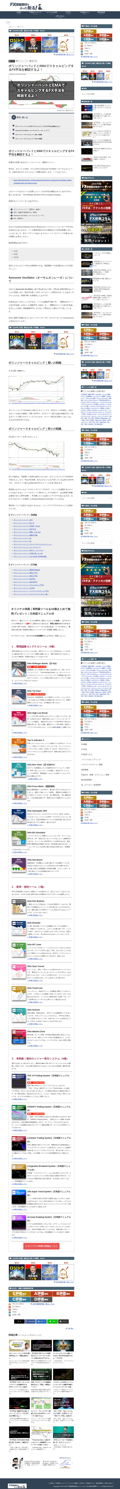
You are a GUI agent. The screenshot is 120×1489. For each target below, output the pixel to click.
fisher (87, 420)
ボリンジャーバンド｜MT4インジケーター (29, 550)
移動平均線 (34, 61)
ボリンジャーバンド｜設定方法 (25, 529)
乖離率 (103, 396)
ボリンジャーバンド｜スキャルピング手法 (29, 585)
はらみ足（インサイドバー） (100, 410)
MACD (104, 420)
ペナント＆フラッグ (103, 414)
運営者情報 (99, 1483)
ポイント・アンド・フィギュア (100, 416)
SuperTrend (103, 422)
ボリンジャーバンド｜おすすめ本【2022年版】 (30, 556)
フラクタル (108, 412)
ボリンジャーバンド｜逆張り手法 (26, 576)
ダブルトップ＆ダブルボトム (98, 406)
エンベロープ (96, 396)
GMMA (92, 420)
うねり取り (98, 394)
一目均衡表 (84, 394)
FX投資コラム (90, 1483)
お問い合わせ (108, 1483)
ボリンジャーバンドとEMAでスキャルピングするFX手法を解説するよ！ (38, 126)
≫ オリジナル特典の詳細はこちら (41, 1246)
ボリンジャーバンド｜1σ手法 (24, 588)
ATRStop (97, 418)
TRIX (85, 424)
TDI (108, 422)
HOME (52, 1483)
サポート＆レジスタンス (91, 400)
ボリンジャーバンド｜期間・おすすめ (27, 532)
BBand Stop (104, 418)
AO (89, 418)
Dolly (83, 420)
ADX (85, 418)
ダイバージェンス (87, 404)
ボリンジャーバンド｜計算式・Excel (27, 526)
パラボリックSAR (86, 410)
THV (82, 424)
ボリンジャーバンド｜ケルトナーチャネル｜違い (31, 594)
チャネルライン (95, 408)
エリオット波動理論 (86, 396)
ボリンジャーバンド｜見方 (23, 520)
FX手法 (12, 61)
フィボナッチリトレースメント (95, 412)
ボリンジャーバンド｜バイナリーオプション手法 (31, 591)
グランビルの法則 (90, 398)
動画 (58, 727)
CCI (110, 418)
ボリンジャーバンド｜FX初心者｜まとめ (28, 553)
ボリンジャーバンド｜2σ (22, 541)
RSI (94, 422)
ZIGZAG (90, 424)
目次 (18, 117)
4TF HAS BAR (98, 424)
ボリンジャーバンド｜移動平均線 (26, 535)
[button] (63, 1321)
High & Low (98, 420)
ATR (92, 418)
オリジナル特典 (73, 1483)
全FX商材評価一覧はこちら (64, 54)
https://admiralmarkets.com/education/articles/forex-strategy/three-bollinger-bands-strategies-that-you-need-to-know (38, 403)
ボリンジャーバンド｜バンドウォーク (27, 547)
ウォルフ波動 (106, 394)
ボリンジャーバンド (23, 61)
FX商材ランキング (61, 1483)
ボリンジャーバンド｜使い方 (24, 523)
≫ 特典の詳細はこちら (19, 683)
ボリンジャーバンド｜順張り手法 (26, 573)
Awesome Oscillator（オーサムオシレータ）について (32, 130)
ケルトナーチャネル (102, 398)
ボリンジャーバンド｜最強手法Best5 (27, 570)
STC (97, 422)
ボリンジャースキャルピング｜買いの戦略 (28, 134)
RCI (90, 422)
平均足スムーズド (92, 414)
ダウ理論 (95, 404)
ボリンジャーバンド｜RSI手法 (24, 579)
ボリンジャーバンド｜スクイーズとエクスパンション (33, 544)
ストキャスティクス (105, 402)
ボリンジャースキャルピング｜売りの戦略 (28, 138)
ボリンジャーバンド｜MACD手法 (25, 582)
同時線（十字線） (105, 408)
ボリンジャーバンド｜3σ (22, 538)
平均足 (84, 414)
